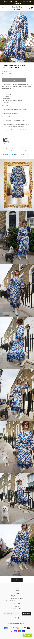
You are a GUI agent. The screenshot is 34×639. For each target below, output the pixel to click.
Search (17, 590)
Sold (14, 80)
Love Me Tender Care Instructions (17, 601)
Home (17, 588)
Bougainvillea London (17, 8)
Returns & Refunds (17, 598)
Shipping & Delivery (17, 596)
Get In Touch (17, 593)
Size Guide (17, 603)
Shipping (4, 73)
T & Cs (17, 606)
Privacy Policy (17, 608)
